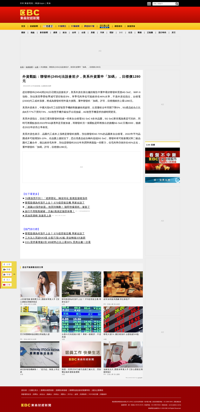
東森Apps (40, 3)
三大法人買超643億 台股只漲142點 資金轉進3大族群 (55, 237)
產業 (55, 32)
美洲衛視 (83, 394)
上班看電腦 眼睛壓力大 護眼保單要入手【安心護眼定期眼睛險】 (39, 300)
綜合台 (42, 394)
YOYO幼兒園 (93, 394)
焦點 (33, 32)
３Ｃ (121, 32)
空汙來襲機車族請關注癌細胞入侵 (35, 334)
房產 (93, 32)
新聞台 (35, 394)
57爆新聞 (75, 26)
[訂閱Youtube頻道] (7, 286)
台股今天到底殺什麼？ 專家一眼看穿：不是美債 (81, 335)
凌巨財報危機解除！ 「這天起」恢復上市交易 (39, 370)
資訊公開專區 (97, 390)
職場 (140, 32)
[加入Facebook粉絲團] (7, 281)
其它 (174, 32)
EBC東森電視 (26, 3)
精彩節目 (118, 26)
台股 (83, 32)
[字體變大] (7, 270)
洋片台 (70, 394)
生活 (130, 32)
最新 (23, 32)
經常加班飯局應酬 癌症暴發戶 (117, 299)
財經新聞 (34, 26)
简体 (49, 3)
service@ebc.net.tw (175, 405)
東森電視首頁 (26, 394)
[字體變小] (7, 276)
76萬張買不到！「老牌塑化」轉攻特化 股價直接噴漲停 (56, 198)
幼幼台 (56, 394)
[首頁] (29, 14)
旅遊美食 (131, 26)
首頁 (23, 26)
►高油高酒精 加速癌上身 (36, 215)
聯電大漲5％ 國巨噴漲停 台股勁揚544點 (121, 334)
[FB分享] (7, 265)
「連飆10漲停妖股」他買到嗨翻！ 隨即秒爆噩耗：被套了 (57, 207)
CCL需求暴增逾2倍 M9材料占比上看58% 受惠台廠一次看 (58, 242)
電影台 (63, 394)
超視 (76, 394)
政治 (65, 32)
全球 (74, 32)
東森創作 (103, 394)
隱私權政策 (177, 402)
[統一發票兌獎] (162, 182)
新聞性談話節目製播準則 (79, 390)
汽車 (102, 32)
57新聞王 (62, 26)
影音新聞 (44, 32)
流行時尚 (162, 32)
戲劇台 (49, 394)
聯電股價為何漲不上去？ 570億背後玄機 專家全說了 (55, 202)
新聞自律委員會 (47, 390)
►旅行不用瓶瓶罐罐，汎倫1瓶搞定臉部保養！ (48, 211)
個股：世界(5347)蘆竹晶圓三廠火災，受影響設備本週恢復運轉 (81, 370)
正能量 (150, 32)
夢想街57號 (89, 26)
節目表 (24, 390)
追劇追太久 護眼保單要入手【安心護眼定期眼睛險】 (123, 370)
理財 (112, 32)
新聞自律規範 (61, 390)
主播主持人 (33, 390)
